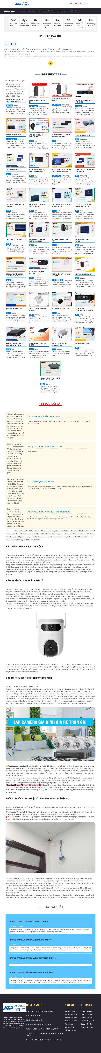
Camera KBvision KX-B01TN (83, 274)
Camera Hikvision (71, 1018)
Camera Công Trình (87, 1021)
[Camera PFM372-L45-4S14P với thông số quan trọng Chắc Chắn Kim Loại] (50, 368)
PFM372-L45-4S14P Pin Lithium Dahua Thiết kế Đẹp (50, 379)
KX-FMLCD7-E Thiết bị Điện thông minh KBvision (37, 170)
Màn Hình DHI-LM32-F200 (82, 343)
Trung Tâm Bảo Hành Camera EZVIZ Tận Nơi (31, 940)
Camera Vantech (71, 1021)
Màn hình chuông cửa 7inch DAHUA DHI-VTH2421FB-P (15, 100)
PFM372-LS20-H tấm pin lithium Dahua (59, 344)
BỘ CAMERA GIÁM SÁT (43, 11)
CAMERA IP (65, 11)
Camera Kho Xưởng (87, 1024)
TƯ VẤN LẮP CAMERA (28, 11)
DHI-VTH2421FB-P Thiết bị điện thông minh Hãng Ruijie (61, 170)
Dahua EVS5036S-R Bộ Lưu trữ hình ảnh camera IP (61, 135)
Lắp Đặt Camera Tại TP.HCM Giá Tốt (44, 447)
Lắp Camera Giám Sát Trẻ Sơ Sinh (43, 416)
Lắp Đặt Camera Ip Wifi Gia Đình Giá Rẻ (77, 537)
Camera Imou (69, 1024)
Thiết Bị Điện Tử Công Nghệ (14, 81)
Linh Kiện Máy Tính (51, 36)
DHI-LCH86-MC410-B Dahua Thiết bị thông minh (37, 240)
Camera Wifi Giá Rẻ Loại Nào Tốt (75, 534)
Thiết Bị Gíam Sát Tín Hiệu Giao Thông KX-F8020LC (14, 344)
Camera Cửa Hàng (87, 1018)
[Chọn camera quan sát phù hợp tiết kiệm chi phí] (95, 25)
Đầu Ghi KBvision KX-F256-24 (15, 135)
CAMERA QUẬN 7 (9, 11)
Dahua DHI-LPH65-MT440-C (14, 239)
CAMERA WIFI (56, 11)
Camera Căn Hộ (86, 1014)
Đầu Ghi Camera (70, 1030)
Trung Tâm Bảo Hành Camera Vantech (29, 922)
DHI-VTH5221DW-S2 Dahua (14, 170)
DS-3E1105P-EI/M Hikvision (83, 135)
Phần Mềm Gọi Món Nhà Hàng (41, 482)
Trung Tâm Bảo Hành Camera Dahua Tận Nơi (32, 972)
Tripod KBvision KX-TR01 (14, 309)
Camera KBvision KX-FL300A (60, 309)
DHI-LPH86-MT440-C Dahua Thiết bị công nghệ (37, 205)
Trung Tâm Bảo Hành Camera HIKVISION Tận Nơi (33, 958)
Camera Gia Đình (86, 1011)
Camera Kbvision (71, 1014)
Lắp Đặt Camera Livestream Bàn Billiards (48, 512)
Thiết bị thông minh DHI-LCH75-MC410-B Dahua (83, 205)
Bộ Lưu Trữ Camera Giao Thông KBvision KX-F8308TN (84, 309)
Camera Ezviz (69, 1027)
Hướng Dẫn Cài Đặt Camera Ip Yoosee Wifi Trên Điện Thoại (44, 537)
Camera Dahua (70, 1011)
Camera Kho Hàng (87, 1027)
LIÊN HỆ (73, 11)
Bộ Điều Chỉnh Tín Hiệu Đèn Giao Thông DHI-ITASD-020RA (15, 275)
